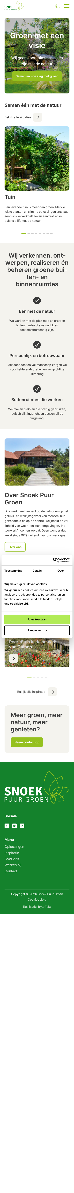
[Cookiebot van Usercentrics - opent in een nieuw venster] (53, 560)
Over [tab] (60, 570)
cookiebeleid (19, 603)
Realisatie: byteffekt (37, 906)
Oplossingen (14, 847)
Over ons (12, 859)
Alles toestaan (37, 619)
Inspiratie (12, 853)
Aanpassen (35, 630)
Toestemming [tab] (13, 570)
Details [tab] (37, 570)
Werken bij (13, 865)
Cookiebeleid (37, 899)
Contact (11, 871)
